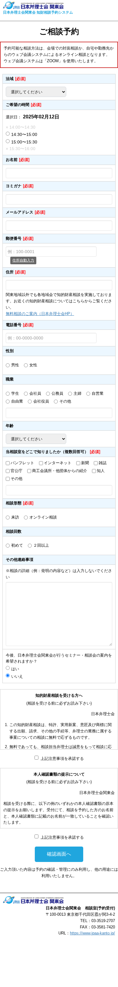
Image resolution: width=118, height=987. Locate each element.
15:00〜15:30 (24, 142)
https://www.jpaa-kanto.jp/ (92, 933)
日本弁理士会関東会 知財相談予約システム (38, 12)
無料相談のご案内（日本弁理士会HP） (40, 313)
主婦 (77, 393)
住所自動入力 (23, 260)
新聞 (85, 463)
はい (17, 669)
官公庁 (16, 470)
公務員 (57, 393)
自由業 (17, 401)
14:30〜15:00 (24, 134)
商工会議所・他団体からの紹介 (59, 470)
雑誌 (103, 463)
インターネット (57, 463)
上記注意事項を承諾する (62, 758)
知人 (101, 470)
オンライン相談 (43, 517)
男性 (15, 365)
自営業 (97, 393)
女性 (33, 365)
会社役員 (41, 401)
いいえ (17, 676)
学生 (15, 393)
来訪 (15, 517)
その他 (65, 401)
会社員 (35, 393)
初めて (17, 545)
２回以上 (41, 545)
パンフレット (22, 463)
